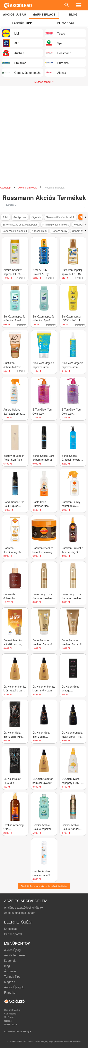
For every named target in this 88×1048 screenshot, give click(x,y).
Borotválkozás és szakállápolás (19, 224)
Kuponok (10, 960)
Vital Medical (10, 1013)
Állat (5, 217)
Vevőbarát (9, 1017)
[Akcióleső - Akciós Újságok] (17, 5)
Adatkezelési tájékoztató (19, 913)
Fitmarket (65, 23)
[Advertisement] (44, 138)
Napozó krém (39, 230)
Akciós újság (14, 14)
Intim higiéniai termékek (55, 224)
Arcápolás (19, 217)
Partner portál (13, 934)
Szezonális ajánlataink (60, 217)
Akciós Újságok (14, 987)
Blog (73, 14)
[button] (85, 217)
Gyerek (36, 217)
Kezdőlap (5, 187)
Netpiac (8, 1020)
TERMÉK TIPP (22, 23)
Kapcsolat (10, 929)
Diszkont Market (12, 1009)
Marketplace (44, 14)
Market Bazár (11, 1024)
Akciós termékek (27, 187)
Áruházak (10, 971)
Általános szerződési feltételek (23, 907)
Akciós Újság (12, 950)
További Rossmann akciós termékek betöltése (44, 886)
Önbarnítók (78, 230)
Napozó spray (59, 230)
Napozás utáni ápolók (14, 230)
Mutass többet (43, 82)
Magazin (9, 982)
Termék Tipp (12, 976)
